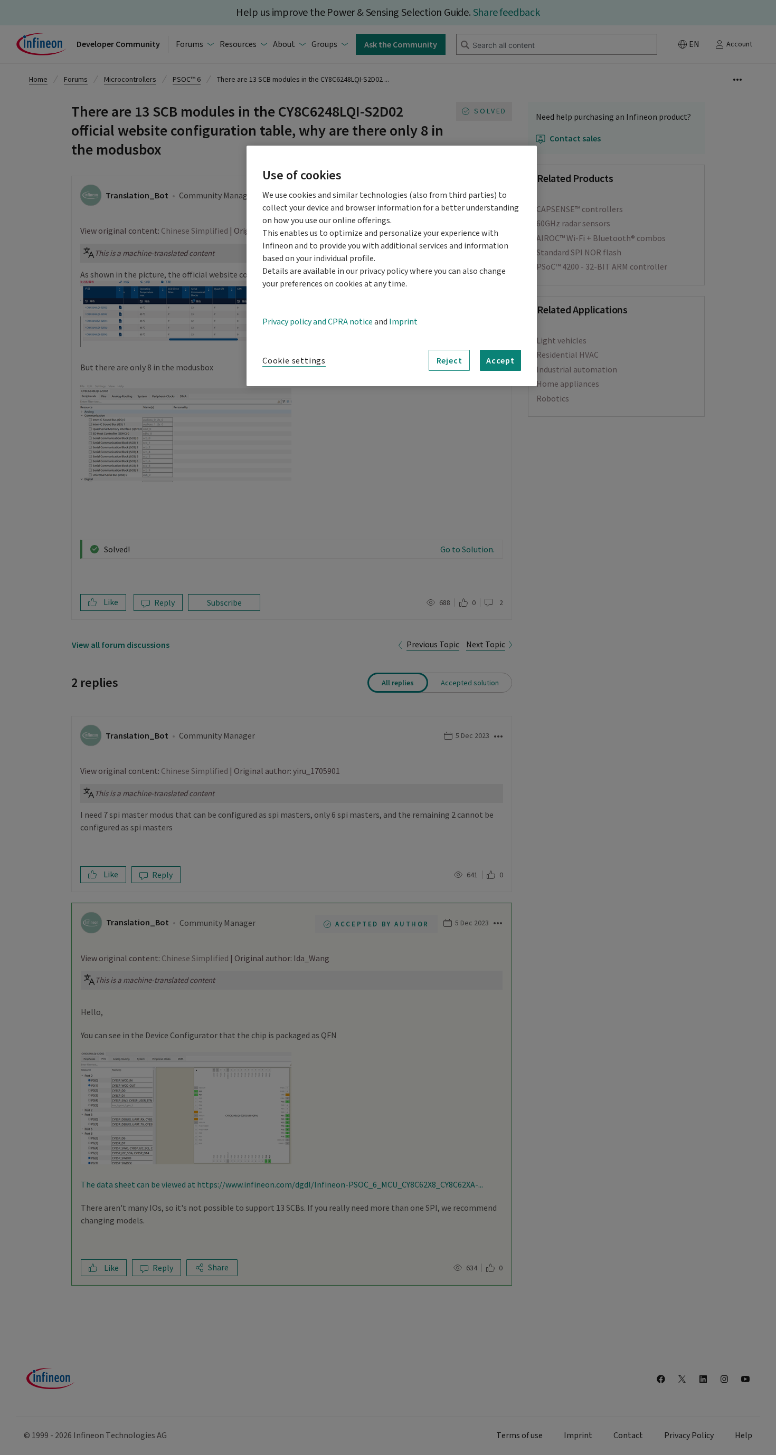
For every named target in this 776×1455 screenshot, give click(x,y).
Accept (500, 360)
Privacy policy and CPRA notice (317, 322)
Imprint (403, 322)
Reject (449, 360)
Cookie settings (294, 361)
